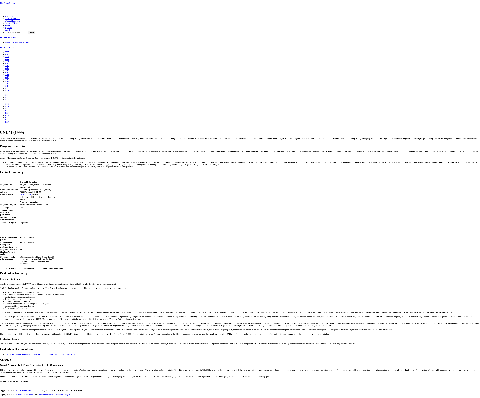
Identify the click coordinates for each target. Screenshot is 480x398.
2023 (7, 57)
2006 (7, 95)
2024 (7, 54)
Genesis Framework (45, 395)
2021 (7, 61)
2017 (7, 70)
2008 (7, 90)
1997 (7, 115)
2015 (7, 75)
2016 (7, 72)
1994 (7, 122)
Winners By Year (7, 47)
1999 (7, 111)
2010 (7, 86)
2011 (7, 84)
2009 (7, 88)
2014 (7, 77)
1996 (7, 117)
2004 (7, 99)
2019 (7, 66)
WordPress (59, 395)
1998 (7, 113)
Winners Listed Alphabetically (17, 42)
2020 (7, 63)
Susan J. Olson (25, 195)
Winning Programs (8, 37)
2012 (7, 81)
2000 (7, 108)
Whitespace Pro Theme (25, 395)
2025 (7, 52)
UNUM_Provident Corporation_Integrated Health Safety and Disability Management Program (42, 354)
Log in (67, 395)
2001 (7, 106)
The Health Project (7, 3)
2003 (7, 102)
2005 (7, 97)
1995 (7, 120)
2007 (7, 93)
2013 (7, 79)
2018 (7, 68)
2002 (7, 104)
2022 (7, 59)
